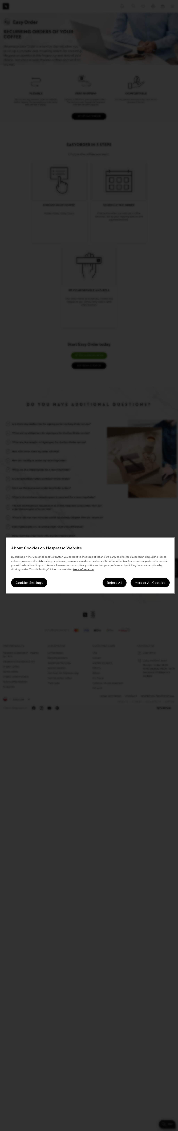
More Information (83, 569)
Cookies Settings (29, 582)
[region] (90, 566)
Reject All (114, 582)
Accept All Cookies (150, 582)
